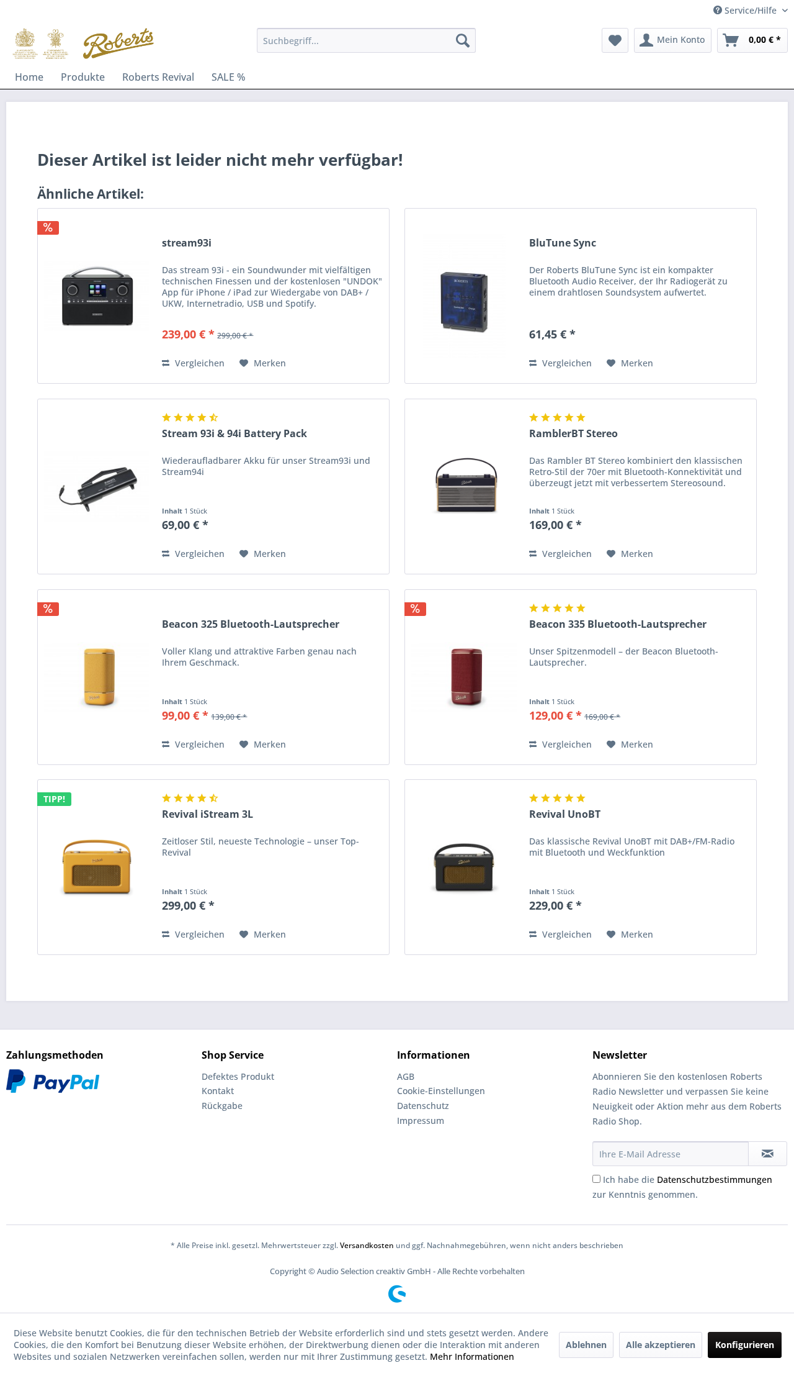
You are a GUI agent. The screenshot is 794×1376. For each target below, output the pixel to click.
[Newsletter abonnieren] (767, 1153)
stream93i (187, 243)
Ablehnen (586, 1345)
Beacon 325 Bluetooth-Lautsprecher (250, 624)
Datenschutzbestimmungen (714, 1179)
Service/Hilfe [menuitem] (750, 10)
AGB (405, 1076)
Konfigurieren (744, 1345)
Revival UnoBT (564, 814)
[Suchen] (463, 40)
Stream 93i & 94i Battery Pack (234, 433)
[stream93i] (96, 296)
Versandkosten (367, 1245)
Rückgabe (222, 1105)
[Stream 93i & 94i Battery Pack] (96, 486)
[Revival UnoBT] (464, 867)
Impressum (420, 1120)
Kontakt (218, 1091)
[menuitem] (366, 40)
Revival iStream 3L (207, 814)
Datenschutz (423, 1105)
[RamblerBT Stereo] (464, 486)
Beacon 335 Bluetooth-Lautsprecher (618, 624)
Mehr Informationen (472, 1356)
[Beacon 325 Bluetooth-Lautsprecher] (96, 677)
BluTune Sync (562, 243)
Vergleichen (198, 363)
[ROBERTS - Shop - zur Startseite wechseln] (83, 43)
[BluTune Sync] (464, 296)
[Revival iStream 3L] (96, 867)
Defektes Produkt (238, 1076)
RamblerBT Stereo (573, 433)
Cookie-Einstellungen (441, 1091)
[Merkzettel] (615, 40)
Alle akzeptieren (660, 1345)
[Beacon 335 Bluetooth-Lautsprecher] (464, 677)
